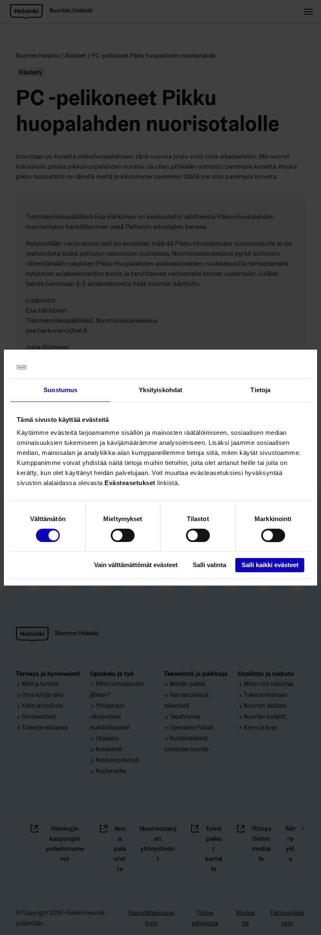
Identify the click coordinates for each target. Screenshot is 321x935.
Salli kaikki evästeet (270, 565)
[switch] (123, 535)
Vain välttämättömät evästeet (136, 565)
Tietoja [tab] (260, 389)
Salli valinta (209, 565)
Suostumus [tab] (60, 389)
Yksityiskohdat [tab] (160, 389)
